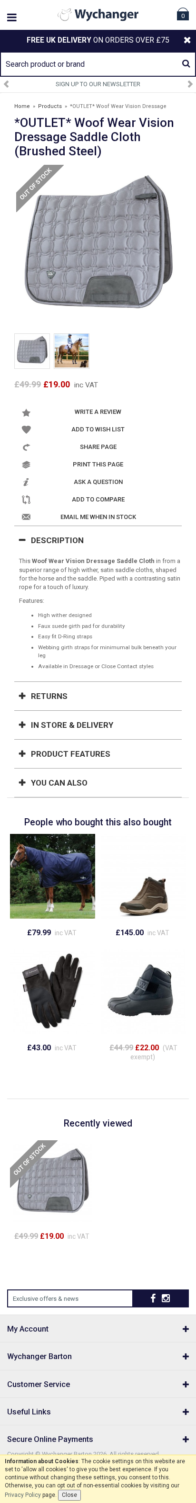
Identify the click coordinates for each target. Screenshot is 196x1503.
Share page (98, 446)
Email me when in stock (98, 516)
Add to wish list (98, 429)
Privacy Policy (23, 1495)
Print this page (98, 464)
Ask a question (98, 481)
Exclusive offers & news (45, 1298)
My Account (28, 1328)
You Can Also (59, 782)
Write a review (98, 411)
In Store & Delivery (72, 725)
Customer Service (38, 1384)
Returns (49, 696)
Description (57, 540)
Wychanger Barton (39, 1356)
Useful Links (29, 1411)
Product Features (70, 754)
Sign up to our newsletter (98, 84)
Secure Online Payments (50, 1439)
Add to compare (98, 499)
